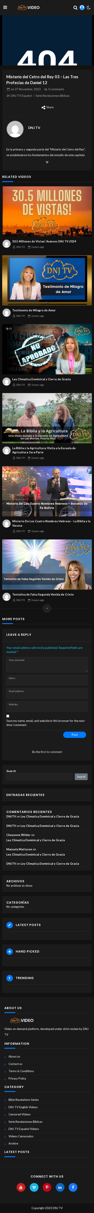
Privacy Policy (17, 1078)
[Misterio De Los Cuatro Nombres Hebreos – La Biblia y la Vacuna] (47, 491)
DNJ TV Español (21, 95)
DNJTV (11, 816)
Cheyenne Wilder (18, 835)
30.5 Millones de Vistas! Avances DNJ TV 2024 (44, 241)
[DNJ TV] (15, 129)
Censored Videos (20, 1114)
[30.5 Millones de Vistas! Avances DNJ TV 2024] (47, 211)
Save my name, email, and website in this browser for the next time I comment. (45, 723)
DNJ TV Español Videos (24, 1129)
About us (14, 1056)
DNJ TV (34, 128)
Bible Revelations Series (24, 1099)
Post (75, 734)
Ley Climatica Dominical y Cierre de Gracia (41, 379)
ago (37, 246)
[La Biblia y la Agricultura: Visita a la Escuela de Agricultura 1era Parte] (47, 418)
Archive (13, 1143)
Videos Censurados (21, 1136)
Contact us (15, 1064)
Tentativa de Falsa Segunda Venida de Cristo (43, 594)
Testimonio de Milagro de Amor (34, 310)
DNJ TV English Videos (23, 1107)
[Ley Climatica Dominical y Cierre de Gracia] (47, 349)
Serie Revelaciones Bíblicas (53, 95)
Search (11, 771)
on (26, 89)
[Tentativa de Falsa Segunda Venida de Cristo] (47, 564)
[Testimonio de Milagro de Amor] (47, 280)
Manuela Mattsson (19, 849)
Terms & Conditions (21, 1071)
